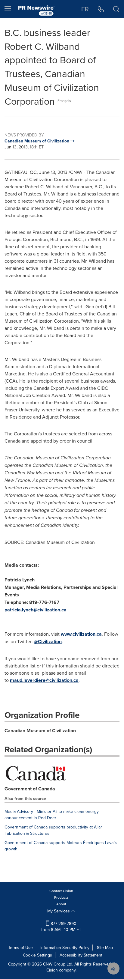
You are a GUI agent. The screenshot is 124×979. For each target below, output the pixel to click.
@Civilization (48, 641)
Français (64, 100)
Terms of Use (20, 948)
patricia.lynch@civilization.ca (36, 609)
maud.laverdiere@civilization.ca (44, 680)
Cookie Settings (37, 955)
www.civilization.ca (81, 634)
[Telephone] (101, 9)
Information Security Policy (64, 948)
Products (61, 897)
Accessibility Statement (81, 955)
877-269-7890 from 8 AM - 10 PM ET (61, 927)
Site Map (105, 948)
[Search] (116, 9)
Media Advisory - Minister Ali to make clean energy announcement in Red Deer (52, 814)
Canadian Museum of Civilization (40, 730)
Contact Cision (61, 890)
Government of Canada (30, 788)
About (61, 903)
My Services (59, 911)
